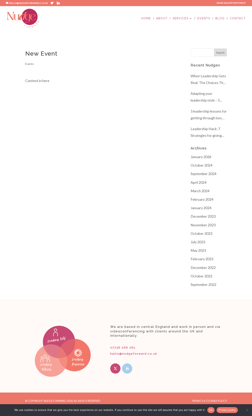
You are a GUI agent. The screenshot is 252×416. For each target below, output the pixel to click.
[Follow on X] (115, 368)
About (162, 18)
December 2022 (203, 267)
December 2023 (203, 216)
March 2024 (200, 191)
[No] (247, 410)
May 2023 (198, 250)
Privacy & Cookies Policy (209, 400)
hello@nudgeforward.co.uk (133, 353)
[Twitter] (52, 3)
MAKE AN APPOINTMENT (231, 3)
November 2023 (203, 225)
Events (203, 18)
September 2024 (203, 174)
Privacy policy (227, 409)
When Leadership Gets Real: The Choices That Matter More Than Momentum (208, 80)
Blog (220, 18)
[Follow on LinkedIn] (127, 368)
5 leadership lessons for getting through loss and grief (209, 115)
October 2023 (201, 233)
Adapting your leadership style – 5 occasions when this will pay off (206, 97)
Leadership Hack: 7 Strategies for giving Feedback (206, 133)
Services (180, 18)
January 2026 (201, 157)
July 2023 (198, 242)
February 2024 (202, 199)
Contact (238, 18)
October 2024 (201, 165)
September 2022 (203, 284)
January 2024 (201, 208)
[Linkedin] (58, 3)
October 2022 (201, 276)
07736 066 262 (122, 347)
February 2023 (202, 259)
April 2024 (198, 182)
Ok (211, 409)
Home (146, 18)
